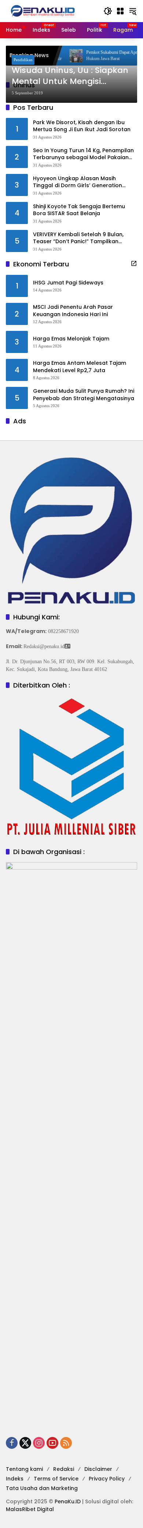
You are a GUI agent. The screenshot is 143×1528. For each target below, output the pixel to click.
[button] (107, 11)
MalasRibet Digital (30, 1509)
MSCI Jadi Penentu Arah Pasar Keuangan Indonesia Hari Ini (73, 311)
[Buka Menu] (120, 11)
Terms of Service (56, 1478)
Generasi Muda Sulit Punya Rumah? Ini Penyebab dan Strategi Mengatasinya (83, 395)
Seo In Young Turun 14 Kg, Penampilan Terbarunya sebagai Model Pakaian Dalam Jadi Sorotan (83, 154)
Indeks (14, 1478)
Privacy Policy (107, 1478)
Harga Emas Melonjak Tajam (71, 338)
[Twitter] (25, 1443)
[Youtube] (52, 1443)
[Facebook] (12, 1443)
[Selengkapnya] (134, 263)
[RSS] (66, 1443)
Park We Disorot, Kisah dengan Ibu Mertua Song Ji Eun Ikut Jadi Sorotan (82, 126)
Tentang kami (24, 1469)
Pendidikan (23, 59)
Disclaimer (98, 1469)
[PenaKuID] (42, 10)
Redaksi (63, 1469)
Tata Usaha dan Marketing (42, 1488)
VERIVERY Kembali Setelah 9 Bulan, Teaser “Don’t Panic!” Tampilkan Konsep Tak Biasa (78, 238)
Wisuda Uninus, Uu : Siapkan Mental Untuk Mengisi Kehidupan (70, 76)
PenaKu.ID (68, 1501)
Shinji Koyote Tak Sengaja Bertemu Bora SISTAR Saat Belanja (79, 210)
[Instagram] (39, 1443)
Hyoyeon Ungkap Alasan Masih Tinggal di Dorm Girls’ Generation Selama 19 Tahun (77, 182)
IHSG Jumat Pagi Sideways (68, 282)
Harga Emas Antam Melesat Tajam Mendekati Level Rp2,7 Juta (79, 367)
